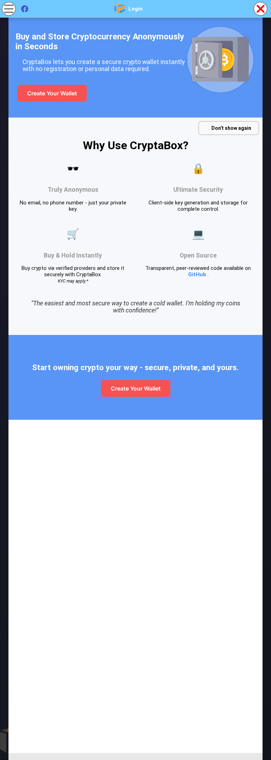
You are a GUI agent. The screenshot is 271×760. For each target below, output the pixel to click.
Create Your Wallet (52, 93)
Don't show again (231, 128)
